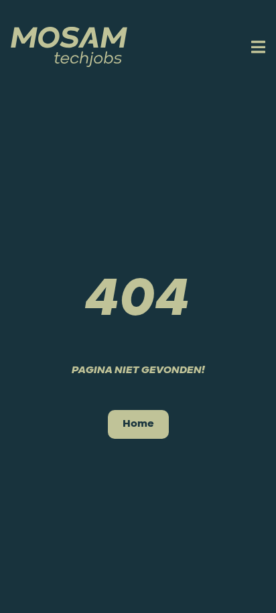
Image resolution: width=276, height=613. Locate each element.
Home (138, 424)
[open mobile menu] (256, 47)
